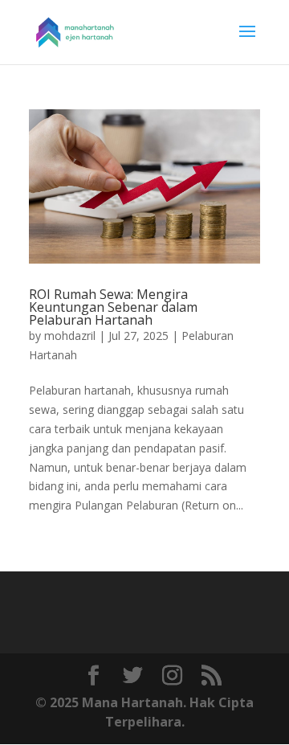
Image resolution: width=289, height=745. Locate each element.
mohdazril (70, 335)
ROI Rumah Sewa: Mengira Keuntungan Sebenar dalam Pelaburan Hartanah (113, 307)
